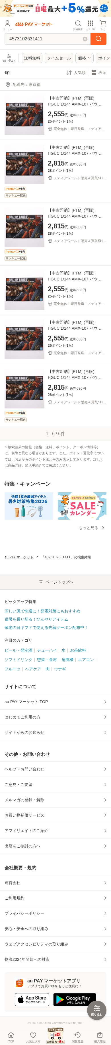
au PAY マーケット (19, 557)
